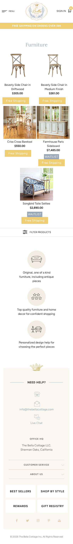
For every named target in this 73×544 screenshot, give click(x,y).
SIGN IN (61, 11)
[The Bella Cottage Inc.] (37, 3)
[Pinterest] (48, 521)
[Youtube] (59, 521)
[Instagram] (38, 521)
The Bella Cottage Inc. (30, 536)
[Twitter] (27, 521)
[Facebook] (16, 521)
